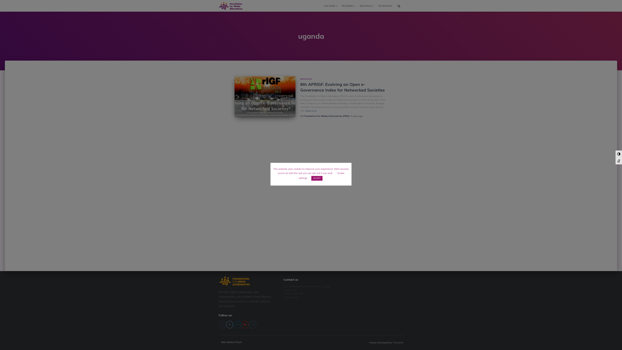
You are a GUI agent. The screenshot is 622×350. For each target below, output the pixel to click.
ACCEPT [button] (317, 178)
